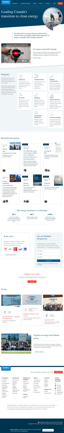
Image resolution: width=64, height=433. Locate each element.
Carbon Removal (4, 393)
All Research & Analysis (26, 390)
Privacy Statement (58, 423)
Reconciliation (37, 387)
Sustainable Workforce (5, 387)
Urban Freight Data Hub (16, 391)
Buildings (4, 385)
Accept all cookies (48, 430)
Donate (60, 3)
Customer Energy (4, 396)
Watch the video (37, 57)
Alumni (35, 390)
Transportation (5, 383)
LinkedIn (59, 387)
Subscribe (59, 394)
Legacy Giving (47, 393)
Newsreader (59, 392)
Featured (25, 381)
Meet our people (39, 351)
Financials (36, 385)
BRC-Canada (15, 380)
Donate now (58, 372)
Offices (46, 383)
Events (34, 3)
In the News (37, 392)
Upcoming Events (25, 397)
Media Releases (25, 387)
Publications (26, 383)
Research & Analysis (25, 3)
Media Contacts (46, 380)
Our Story (36, 383)
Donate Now (32, 281)
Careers (36, 388)
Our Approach (37, 380)
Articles (25, 385)
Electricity (4, 380)
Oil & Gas (4, 381)
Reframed (15, 393)
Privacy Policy (24, 431)
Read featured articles (10, 254)
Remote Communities (5, 390)
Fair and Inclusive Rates (15, 383)
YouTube (59, 388)
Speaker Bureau (46, 385)
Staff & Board (37, 381)
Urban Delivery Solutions (15, 387)
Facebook (59, 390)
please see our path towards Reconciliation (20, 409)
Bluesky (59, 385)
